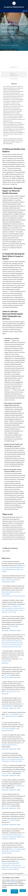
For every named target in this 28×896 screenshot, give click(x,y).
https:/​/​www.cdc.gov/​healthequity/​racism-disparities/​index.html (13, 728)
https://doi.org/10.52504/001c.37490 (9, 45)
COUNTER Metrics (10, 882)
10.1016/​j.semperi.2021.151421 (12, 691)
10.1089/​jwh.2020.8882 (12, 626)
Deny (5, 890)
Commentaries (5, 18)
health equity (4, 40)
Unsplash (15, 49)
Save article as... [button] (14, 67)
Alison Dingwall (20, 34)
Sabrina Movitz (4, 34)
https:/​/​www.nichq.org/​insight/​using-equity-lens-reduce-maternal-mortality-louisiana (13, 851)
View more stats (14, 78)
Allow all (23, 890)
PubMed (18, 630)
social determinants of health (18, 38)
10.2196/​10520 (7, 675)
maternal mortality (5, 38)
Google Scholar (5, 630)
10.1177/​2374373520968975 (13, 820)
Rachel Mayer (12, 34)
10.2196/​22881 (7, 806)
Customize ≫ (15, 891)
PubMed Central (12, 630)
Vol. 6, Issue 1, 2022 (5, 20)
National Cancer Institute (8, 49)
